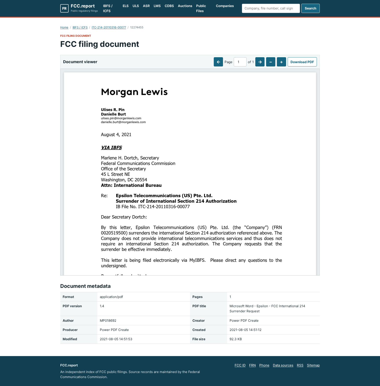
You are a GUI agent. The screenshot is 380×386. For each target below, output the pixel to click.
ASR (146, 6)
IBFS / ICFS (108, 8)
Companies (225, 6)
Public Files (201, 8)
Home (64, 27)
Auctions (185, 6)
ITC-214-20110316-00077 (109, 27)
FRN (252, 365)
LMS (157, 6)
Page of (239, 62)
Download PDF (302, 62)
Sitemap (313, 365)
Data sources (283, 365)
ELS (126, 6)
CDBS (169, 6)
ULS (136, 6)
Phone (264, 365)
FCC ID (240, 365)
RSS (300, 365)
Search (310, 8)
